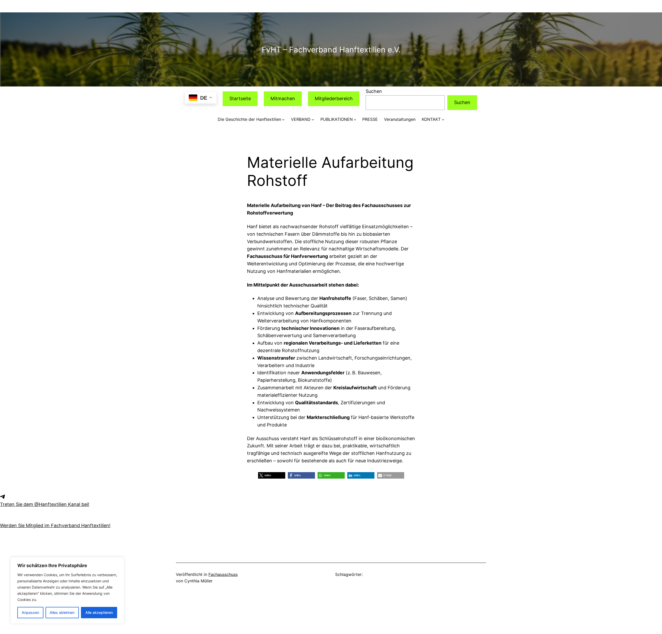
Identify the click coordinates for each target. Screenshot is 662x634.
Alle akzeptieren (99, 612)
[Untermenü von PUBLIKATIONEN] (355, 119)
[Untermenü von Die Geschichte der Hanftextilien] (283, 119)
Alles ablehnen (62, 612)
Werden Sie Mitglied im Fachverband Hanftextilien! (55, 525)
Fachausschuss (223, 574)
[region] (67, 590)
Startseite (240, 98)
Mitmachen (282, 98)
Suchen (374, 91)
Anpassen (30, 612)
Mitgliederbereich (334, 98)
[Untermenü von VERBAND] (313, 119)
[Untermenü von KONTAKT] (443, 119)
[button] (271, 475)
